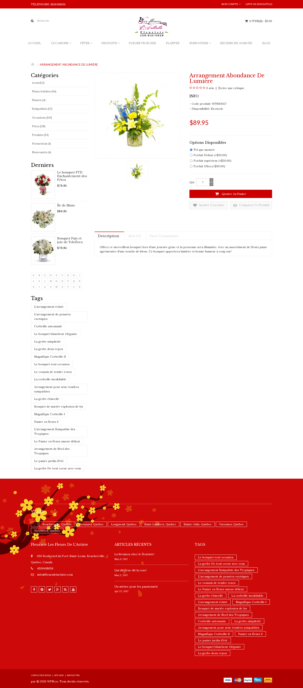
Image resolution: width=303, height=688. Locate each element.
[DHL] (268, 680)
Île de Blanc (66, 205)
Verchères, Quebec (47, 530)
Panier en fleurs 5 (46, 422)
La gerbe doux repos (48, 349)
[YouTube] (73, 589)
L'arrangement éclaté (48, 307)
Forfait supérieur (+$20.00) (212, 161)
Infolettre (73, 675)
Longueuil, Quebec (124, 524)
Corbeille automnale (48, 326)
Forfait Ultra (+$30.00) (209, 166)
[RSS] (65, 589)
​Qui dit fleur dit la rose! (130, 570)
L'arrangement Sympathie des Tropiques (54, 431)
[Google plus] (57, 589)
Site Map (59, 675)
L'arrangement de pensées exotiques (52, 316)
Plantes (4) (39, 100)
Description (108, 236)
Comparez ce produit (253, 205)
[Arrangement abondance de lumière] (137, 171)
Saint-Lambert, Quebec (160, 524)
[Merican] (258, 680)
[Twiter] (50, 589)
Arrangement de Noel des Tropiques (52, 451)
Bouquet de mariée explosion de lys (58, 406)
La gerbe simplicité (47, 341)
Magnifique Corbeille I (49, 414)
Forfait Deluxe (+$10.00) (210, 155)
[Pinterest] (42, 589)
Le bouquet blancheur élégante (55, 334)
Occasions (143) (42, 117)
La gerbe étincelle (46, 399)
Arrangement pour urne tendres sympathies (56, 389)
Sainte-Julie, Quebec (197, 524)
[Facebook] (34, 589)
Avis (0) (134, 236)
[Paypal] (248, 680)
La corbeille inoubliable (50, 379)
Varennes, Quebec (231, 524)
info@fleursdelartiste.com (55, 574)
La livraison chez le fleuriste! (134, 554)
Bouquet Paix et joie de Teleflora (70, 240)
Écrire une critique (230, 88)
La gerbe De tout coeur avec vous (57, 468)
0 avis (210, 88)
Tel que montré (204, 150)
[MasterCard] (238, 680)
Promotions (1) (41, 143)
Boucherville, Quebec (57, 524)
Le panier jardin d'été (49, 461)
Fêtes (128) (38, 126)
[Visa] (228, 680)
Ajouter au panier (233, 194)
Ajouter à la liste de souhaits (211, 206)
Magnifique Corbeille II (50, 356)
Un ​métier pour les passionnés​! (136, 586)
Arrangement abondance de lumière (69, 64)
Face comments (164, 236)
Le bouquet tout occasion (51, 364)
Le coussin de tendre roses (53, 372)
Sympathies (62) (42, 109)
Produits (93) (40, 135)
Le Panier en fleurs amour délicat (57, 441)
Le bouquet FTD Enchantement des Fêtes (72, 175)
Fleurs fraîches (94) (44, 91)
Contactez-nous (41, 675)
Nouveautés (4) (41, 152)
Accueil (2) (38, 83)
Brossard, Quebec (91, 524)
